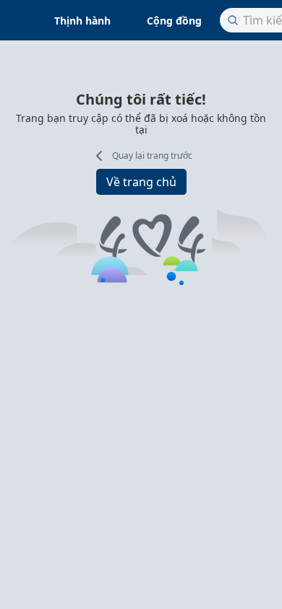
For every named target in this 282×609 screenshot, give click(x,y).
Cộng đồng (174, 20)
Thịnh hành (82, 20)
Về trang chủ (141, 182)
